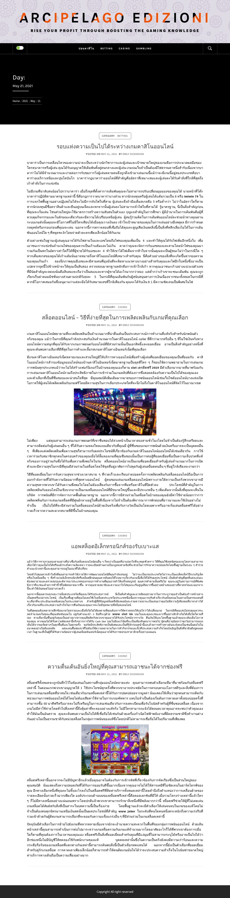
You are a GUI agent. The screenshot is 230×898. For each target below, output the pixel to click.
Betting (106, 48)
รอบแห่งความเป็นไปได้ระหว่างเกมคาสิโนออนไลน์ (115, 146)
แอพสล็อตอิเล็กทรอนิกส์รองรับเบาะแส (115, 546)
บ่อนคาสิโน (86, 48)
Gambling (143, 48)
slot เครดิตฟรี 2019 (145, 367)
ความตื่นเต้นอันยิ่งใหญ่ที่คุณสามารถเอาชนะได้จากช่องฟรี (115, 666)
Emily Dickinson (133, 154)
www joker (126, 811)
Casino (124, 48)
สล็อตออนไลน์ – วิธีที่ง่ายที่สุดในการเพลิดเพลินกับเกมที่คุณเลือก (115, 317)
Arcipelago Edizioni (115, 17)
